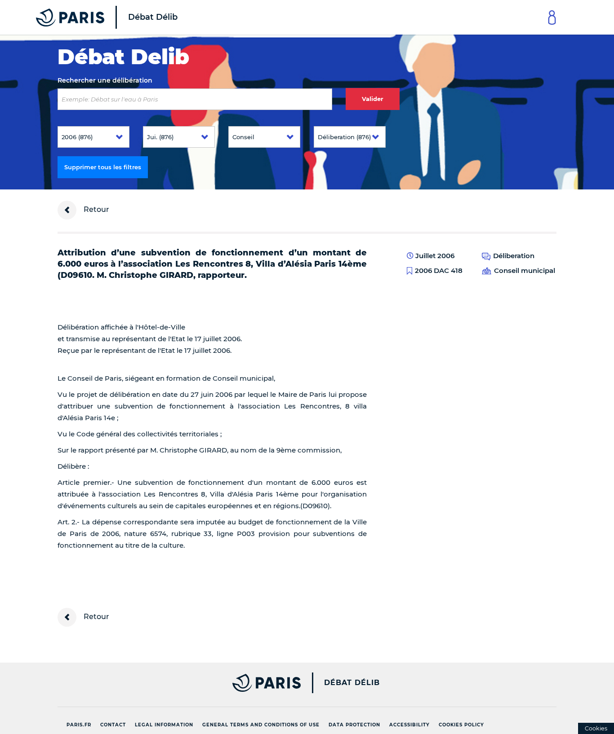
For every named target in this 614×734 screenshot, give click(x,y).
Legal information (164, 725)
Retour (95, 209)
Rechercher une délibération (105, 80)
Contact (113, 725)
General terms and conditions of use (261, 725)
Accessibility (409, 725)
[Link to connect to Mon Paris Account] (552, 17)
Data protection (354, 725)
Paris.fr (79, 725)
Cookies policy (461, 725)
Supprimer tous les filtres (102, 167)
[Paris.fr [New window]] (176, 683)
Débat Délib (352, 683)
